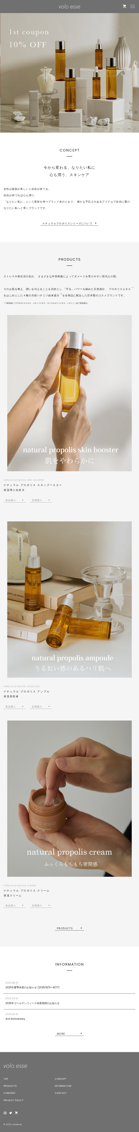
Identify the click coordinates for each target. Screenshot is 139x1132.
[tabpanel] (69, 73)
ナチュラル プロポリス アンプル (27, 691)
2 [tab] (123, 129)
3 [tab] (129, 129)
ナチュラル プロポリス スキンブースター (33, 485)
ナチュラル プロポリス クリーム (27, 890)
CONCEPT (60, 1078)
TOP (6, 1078)
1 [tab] (118, 129)
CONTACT (61, 1093)
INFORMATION (63, 1085)
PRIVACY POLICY (14, 1100)
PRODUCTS (10, 1085)
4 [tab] (134, 129)
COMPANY (10, 1093)
